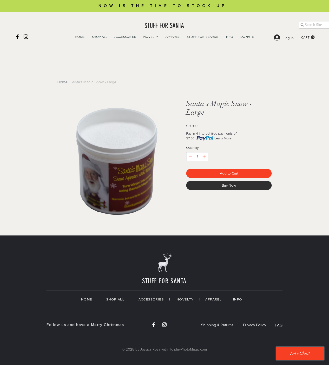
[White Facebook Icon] (154, 325)
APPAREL (213, 299)
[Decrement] (190, 156)
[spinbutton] (197, 156)
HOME (86, 299)
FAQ (279, 325)
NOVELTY (185, 299)
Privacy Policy (254, 325)
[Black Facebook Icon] (17, 37)
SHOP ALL (115, 299)
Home (62, 82)
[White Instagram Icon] (164, 325)
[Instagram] (26, 37)
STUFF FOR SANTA (164, 26)
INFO (237, 299)
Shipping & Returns (217, 325)
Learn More (222, 138)
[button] (308, 37)
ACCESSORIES (151, 299)
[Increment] (205, 156)
